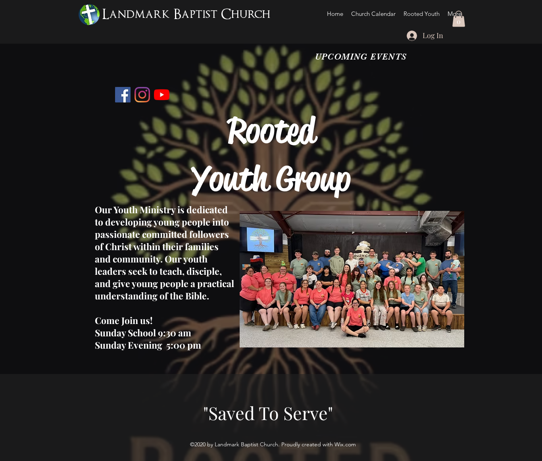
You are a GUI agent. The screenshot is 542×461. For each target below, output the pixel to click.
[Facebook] (123, 94)
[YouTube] (161, 94)
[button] (458, 19)
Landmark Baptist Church (186, 14)
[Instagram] (142, 94)
